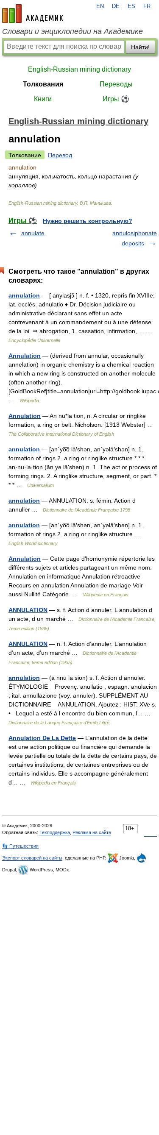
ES (131, 6)
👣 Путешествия (20, 845)
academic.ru (32, 13)
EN (100, 6)
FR (147, 6)
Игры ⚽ (116, 99)
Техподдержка (54, 832)
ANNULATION (27, 609)
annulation (24, 295)
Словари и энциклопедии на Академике (72, 31)
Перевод (60, 155)
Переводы (116, 84)
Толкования (43, 84)
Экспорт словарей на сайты (32, 857)
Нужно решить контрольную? (87, 220)
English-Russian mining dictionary (79, 69)
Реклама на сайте (92, 832)
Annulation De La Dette (42, 737)
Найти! (140, 47)
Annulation (24, 355)
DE (116, 6)
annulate (33, 233)
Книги (43, 99)
